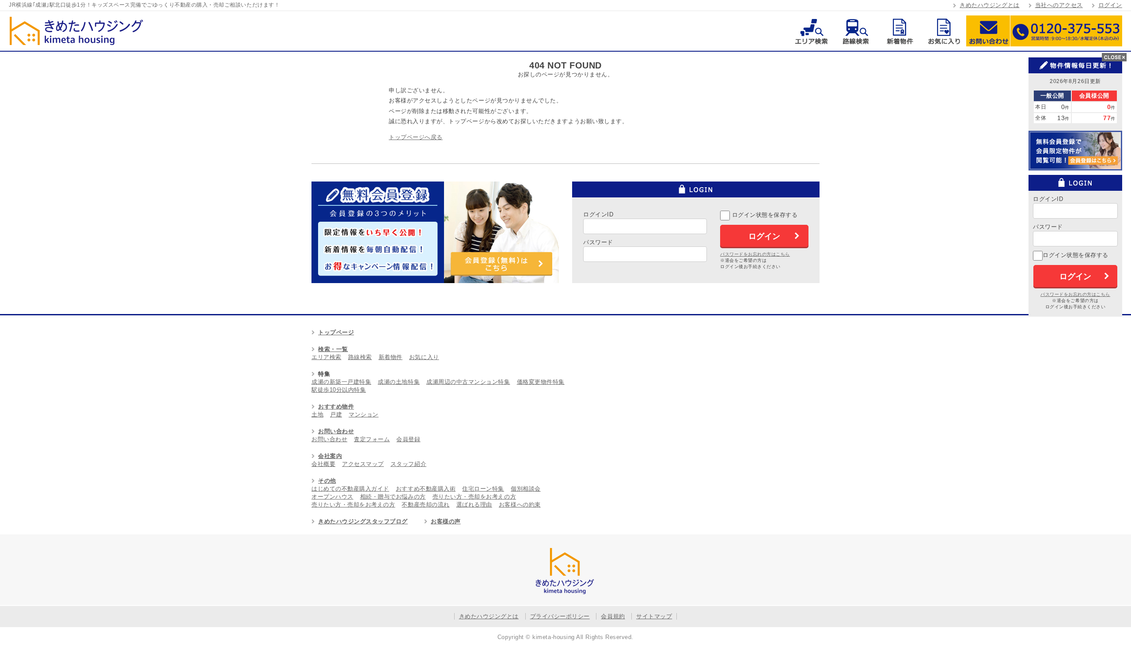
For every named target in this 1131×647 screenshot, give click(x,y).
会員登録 (408, 439)
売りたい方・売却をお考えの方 (474, 496)
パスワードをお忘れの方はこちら (755, 254)
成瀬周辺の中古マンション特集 (468, 381)
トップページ (336, 332)
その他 (327, 480)
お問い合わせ (988, 30)
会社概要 (323, 464)
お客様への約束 (520, 504)
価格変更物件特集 (541, 381)
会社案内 (330, 456)
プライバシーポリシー (560, 616)
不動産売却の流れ (425, 504)
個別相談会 (526, 488)
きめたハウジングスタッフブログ (363, 521)
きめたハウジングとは (989, 5)
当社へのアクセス (1059, 5)
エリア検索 (811, 30)
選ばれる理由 (474, 504)
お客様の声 (446, 521)
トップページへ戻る (416, 137)
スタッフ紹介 (408, 464)
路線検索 (855, 30)
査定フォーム (372, 439)
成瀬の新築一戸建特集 (341, 381)
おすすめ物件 (336, 406)
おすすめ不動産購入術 (425, 488)
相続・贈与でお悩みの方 (393, 496)
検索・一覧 (333, 349)
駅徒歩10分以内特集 (338, 389)
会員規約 (613, 616)
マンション (364, 414)
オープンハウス (332, 496)
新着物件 (900, 30)
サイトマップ (654, 616)
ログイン (1110, 5)
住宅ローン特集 (483, 488)
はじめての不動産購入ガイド (350, 488)
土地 (317, 414)
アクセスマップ (363, 464)
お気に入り (944, 30)
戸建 (336, 414)
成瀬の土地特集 (399, 381)
